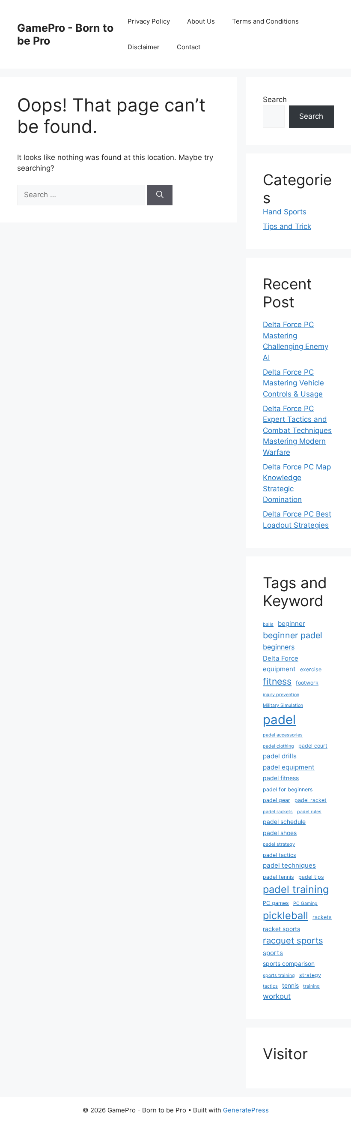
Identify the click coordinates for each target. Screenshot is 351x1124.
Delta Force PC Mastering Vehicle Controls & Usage (293, 383)
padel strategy (279, 844)
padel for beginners (288, 789)
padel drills (280, 756)
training (311, 986)
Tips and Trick (287, 226)
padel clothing (278, 746)
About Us (201, 21)
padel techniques (289, 865)
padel (279, 719)
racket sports (281, 928)
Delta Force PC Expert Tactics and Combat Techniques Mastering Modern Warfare (297, 430)
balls (268, 624)
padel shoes (280, 832)
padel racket (310, 800)
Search (275, 99)
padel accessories (283, 735)
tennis (290, 985)
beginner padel (292, 635)
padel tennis (278, 877)
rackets (322, 917)
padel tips (311, 877)
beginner (291, 623)
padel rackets (278, 811)
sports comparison (289, 963)
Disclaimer (144, 47)
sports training (279, 975)
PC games (276, 903)
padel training (296, 889)
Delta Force (280, 658)
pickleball (285, 915)
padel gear (276, 800)
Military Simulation (283, 705)
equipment (279, 669)
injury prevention (281, 694)
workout (277, 996)
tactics (270, 986)
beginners (278, 647)
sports (273, 953)
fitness (277, 681)
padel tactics (279, 855)
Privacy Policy (149, 21)
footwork (307, 682)
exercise (310, 669)
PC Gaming (305, 903)
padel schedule (284, 821)
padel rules (309, 811)
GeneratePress (246, 1110)
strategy (310, 975)
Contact (188, 47)
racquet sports (293, 940)
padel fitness (281, 777)
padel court (312, 745)
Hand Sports (284, 211)
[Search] (160, 195)
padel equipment (289, 767)
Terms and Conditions (265, 21)
